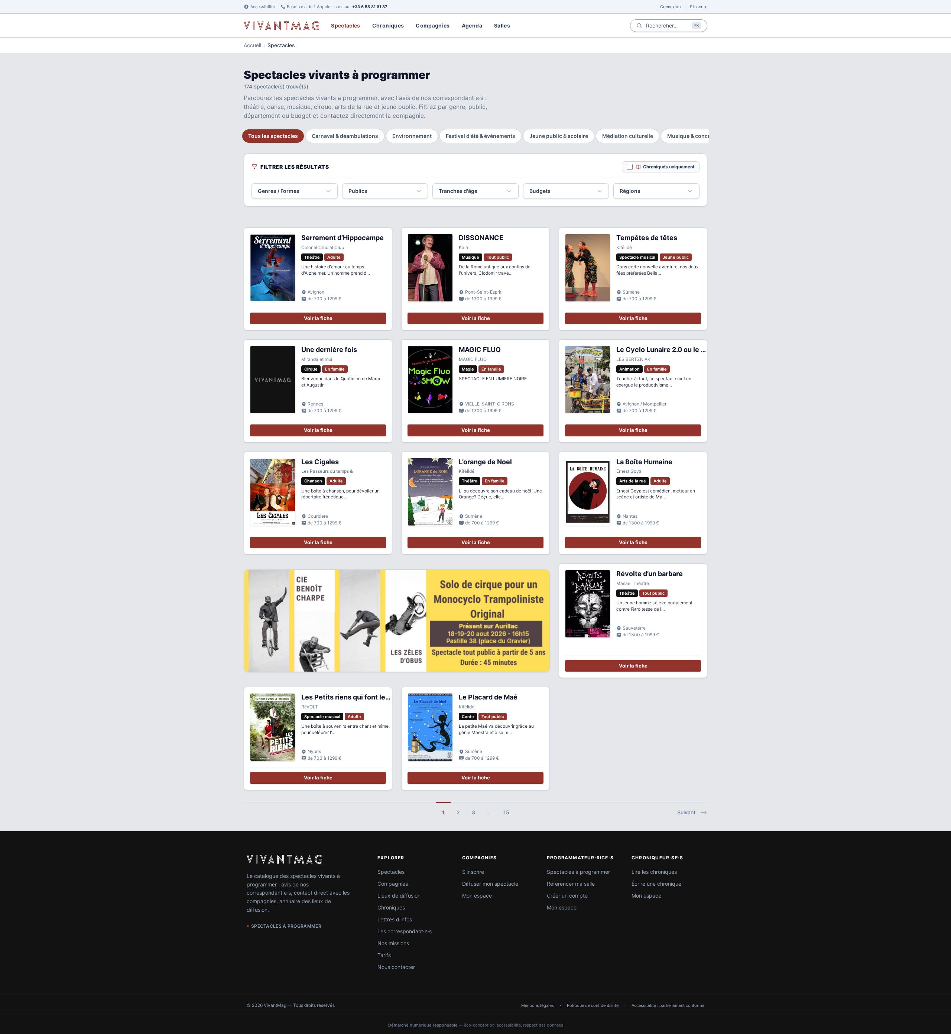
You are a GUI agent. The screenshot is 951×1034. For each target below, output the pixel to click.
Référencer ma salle (571, 883)
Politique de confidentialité (593, 1005)
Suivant (686, 812)
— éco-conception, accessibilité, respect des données (475, 1025)
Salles (502, 25)
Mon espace (477, 895)
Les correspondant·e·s (404, 931)
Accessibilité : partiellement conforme (668, 1005)
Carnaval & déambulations (345, 136)
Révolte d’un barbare (649, 574)
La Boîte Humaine (644, 462)
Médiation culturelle (627, 136)
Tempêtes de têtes (646, 238)
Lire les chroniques (654, 872)
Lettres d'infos (394, 919)
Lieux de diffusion (399, 895)
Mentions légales (537, 1005)
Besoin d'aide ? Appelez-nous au (337, 6)
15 (506, 812)
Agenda (472, 25)
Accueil (252, 45)
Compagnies (433, 25)
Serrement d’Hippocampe (342, 238)
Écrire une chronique (656, 883)
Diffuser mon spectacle (490, 883)
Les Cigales (320, 462)
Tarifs (384, 955)
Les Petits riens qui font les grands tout (364, 697)
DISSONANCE (481, 238)
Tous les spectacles (273, 136)
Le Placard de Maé (488, 697)
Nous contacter (396, 967)
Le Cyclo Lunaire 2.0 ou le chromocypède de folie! (697, 349)
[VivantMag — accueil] (284, 859)
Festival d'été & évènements (480, 136)
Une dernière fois (329, 349)
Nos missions (393, 943)
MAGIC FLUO (480, 349)
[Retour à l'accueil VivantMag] (281, 25)
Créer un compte (567, 895)
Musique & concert (691, 136)
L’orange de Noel (485, 462)
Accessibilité (262, 6)
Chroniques (388, 25)
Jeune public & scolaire (558, 136)
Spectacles (345, 25)
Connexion (670, 6)
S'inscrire (698, 6)
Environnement (412, 136)
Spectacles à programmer (578, 872)
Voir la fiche (318, 318)
